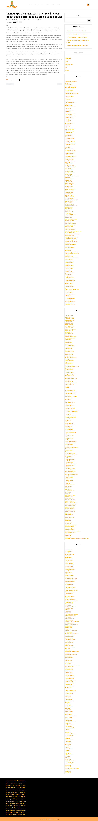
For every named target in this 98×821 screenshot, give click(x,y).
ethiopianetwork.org (69, 157)
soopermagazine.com (70, 505)
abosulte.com (68, 520)
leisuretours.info (68, 162)
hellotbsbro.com (68, 163)
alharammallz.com (69, 423)
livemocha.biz (68, 744)
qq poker (20, 807)
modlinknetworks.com (70, 280)
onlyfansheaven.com (69, 647)
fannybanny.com (68, 276)
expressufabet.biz (69, 566)
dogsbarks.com (68, 439)
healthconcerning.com (70, 144)
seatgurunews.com (69, 384)
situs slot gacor (12, 787)
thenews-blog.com (69, 498)
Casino (47, 5)
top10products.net (69, 90)
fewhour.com (68, 147)
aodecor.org (67, 738)
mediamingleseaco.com (70, 690)
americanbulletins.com (70, 424)
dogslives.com (68, 180)
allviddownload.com (69, 575)
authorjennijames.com (70, 402)
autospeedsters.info (69, 196)
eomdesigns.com (69, 207)
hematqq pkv (21, 805)
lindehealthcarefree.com (70, 87)
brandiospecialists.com (70, 606)
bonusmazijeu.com (69, 261)
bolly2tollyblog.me (69, 754)
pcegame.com (68, 487)
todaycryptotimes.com (70, 499)
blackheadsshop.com (70, 232)
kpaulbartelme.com (69, 235)
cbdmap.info (68, 99)
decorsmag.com (68, 576)
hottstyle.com (68, 466)
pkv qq (24, 790)
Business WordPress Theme (45, 819)
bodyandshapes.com (69, 529)
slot (18, 80)
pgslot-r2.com (68, 489)
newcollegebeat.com (69, 345)
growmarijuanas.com (69, 153)
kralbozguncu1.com (69, 472)
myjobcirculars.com (69, 588)
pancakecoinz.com (69, 110)
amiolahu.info (68, 710)
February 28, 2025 (11, 19)
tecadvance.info (68, 707)
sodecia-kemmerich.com (70, 244)
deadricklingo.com (69, 201)
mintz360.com (68, 125)
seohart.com (68, 513)
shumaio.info (68, 730)
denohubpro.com (69, 186)
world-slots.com (68, 105)
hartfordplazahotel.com (70, 760)
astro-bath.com (68, 398)
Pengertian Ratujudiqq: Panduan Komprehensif (77, 34)
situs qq (7, 798)
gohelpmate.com (69, 629)
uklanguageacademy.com (70, 86)
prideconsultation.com (70, 113)
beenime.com (68, 243)
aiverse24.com (68, 522)
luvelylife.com (68, 659)
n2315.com (67, 644)
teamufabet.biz (68, 572)
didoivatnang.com (69, 438)
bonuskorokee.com (69, 264)
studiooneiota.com (69, 190)
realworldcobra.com (69, 193)
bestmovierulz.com (69, 351)
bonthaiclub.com (69, 371)
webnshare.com (68, 154)
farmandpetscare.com (70, 165)
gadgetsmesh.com (69, 159)
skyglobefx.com (68, 202)
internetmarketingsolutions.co (72, 175)
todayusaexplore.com (70, 320)
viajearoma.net (68, 404)
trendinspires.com (69, 671)
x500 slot (22, 789)
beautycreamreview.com (70, 432)
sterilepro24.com (69, 226)
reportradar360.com (69, 674)
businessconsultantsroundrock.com (73, 531)
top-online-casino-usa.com (71, 600)
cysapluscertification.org (70, 733)
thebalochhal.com (69, 324)
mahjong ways (19, 790)
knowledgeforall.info (69, 636)
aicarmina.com (68, 335)
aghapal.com (68, 399)
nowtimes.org (68, 741)
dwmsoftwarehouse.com (70, 441)
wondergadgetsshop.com (70, 383)
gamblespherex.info (69, 204)
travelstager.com (69, 669)
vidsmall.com (68, 222)
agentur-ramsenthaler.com (71, 205)
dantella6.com (68, 594)
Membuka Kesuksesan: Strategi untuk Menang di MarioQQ (77, 41)
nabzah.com (68, 611)
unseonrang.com (69, 171)
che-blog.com (68, 108)
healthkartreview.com (70, 460)
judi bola (12, 785)
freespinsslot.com (69, 136)
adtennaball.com (68, 609)
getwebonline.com (69, 645)
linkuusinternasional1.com (71, 378)
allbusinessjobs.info (69, 89)
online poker (14, 792)
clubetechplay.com (69, 268)
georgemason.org (69, 83)
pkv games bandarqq (19, 780)
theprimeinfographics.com (71, 240)
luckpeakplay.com (69, 285)
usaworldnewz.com (69, 318)
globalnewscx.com (69, 178)
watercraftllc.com (69, 419)
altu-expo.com (68, 401)
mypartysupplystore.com (70, 336)
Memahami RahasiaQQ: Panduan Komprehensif (77, 45)
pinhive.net (67, 750)
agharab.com (68, 407)
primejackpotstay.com (70, 294)
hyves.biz (67, 747)
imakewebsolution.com (70, 107)
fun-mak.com (68, 246)
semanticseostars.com (70, 150)
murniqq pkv (14, 805)
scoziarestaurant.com (70, 511)
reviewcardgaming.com (70, 229)
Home (30, 5)
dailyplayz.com (68, 271)
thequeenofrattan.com (70, 184)
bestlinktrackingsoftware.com (71, 258)
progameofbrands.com (70, 581)
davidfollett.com (68, 344)
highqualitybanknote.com (70, 463)
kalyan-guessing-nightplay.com (72, 621)
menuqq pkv (8, 805)
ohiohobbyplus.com (69, 360)
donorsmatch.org (69, 739)
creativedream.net (69, 642)
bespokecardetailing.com (70, 392)
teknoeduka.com (69, 496)
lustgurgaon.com (69, 119)
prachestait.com (68, 699)
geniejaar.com (68, 120)
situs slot (67, 59)
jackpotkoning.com (69, 279)
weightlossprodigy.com (70, 128)
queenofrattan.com (69, 183)
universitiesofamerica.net (70, 579)
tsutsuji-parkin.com (69, 405)
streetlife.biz (68, 745)
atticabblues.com (69, 429)
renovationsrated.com (70, 510)
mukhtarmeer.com (69, 480)
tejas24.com (68, 696)
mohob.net (67, 126)
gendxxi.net (67, 210)
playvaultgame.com (69, 297)
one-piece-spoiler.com (70, 189)
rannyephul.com (68, 672)
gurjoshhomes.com (69, 368)
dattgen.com (68, 436)
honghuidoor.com (69, 602)
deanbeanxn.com (69, 101)
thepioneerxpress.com (70, 569)
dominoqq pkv (68, 58)
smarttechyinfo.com (69, 129)
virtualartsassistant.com (70, 238)
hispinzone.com (68, 597)
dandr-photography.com (70, 683)
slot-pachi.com (68, 135)
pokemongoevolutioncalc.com (72, 289)
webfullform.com (69, 573)
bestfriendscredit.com (70, 393)
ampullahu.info (68, 712)
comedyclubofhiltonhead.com (71, 237)
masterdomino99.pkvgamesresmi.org (16, 814)
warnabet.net (68, 751)
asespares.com (68, 426)
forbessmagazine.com (70, 453)
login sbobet (12, 801)
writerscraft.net (68, 632)
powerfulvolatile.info (69, 727)
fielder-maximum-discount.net (72, 651)
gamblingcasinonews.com (71, 578)
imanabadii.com (68, 769)
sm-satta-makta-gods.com (71, 502)
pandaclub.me (68, 756)
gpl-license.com (68, 456)
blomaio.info (68, 723)
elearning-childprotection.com (71, 633)
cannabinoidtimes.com (70, 141)
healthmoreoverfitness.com (71, 590)
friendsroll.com (68, 380)
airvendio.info (68, 702)
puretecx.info (68, 705)
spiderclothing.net (69, 381)
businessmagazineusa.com (71, 219)
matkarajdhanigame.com (70, 102)
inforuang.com (68, 656)
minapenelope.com (69, 356)
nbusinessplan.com (69, 561)
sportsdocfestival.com (70, 301)
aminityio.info (68, 708)
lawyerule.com (68, 689)
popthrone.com (68, 104)
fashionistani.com (69, 448)
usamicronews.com (69, 286)
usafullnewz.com (69, 315)
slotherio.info (68, 732)
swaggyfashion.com (69, 675)
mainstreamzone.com (70, 151)
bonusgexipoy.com (69, 265)
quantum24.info (68, 216)
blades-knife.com (69, 187)
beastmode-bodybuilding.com (71, 93)
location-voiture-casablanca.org (72, 234)
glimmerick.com (68, 342)
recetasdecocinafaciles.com (71, 411)
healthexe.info (68, 704)
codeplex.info (68, 387)
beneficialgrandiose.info (70, 721)
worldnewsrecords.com (70, 225)
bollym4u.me (68, 753)
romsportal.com (68, 300)
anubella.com (68, 523)
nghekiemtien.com (69, 693)
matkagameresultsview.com (71, 614)
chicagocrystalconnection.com (72, 768)
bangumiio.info (68, 718)
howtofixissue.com (69, 570)
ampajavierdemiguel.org (70, 329)
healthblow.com (68, 627)
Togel (58, 5)
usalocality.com (68, 321)
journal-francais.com (69, 686)
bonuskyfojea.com (69, 262)
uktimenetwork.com (69, 317)
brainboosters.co (69, 330)
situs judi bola (12, 803)
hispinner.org (68, 617)
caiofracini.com (68, 168)
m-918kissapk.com (69, 762)
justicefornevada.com (70, 160)
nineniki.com (68, 605)
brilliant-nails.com (69, 681)
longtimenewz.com (69, 282)
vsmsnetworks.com (69, 554)
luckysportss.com (69, 283)
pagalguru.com (68, 486)
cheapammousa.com (70, 408)
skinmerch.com (68, 348)
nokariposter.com (69, 620)
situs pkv (17, 803)
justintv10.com (68, 687)
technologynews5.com (70, 495)
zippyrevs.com (68, 585)
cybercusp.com (68, 534)
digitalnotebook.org (69, 131)
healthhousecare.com (70, 459)
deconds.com (68, 537)
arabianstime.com (69, 427)
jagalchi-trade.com (69, 353)
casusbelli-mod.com (69, 372)
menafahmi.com (68, 478)
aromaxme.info (68, 714)
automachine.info (69, 195)
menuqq (7, 780)
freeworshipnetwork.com (70, 417)
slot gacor (21, 783)
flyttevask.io (68, 757)
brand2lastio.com (69, 638)
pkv (66, 67)
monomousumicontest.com (71, 199)
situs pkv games (19, 782)
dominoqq (12, 780)
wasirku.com (68, 695)
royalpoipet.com (68, 255)
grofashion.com (68, 288)
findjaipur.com (68, 339)
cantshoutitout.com (69, 564)
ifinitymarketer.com (69, 277)
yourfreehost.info (69, 365)
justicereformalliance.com (71, 357)
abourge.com (68, 420)
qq (65, 68)
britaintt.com (68, 535)
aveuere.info (68, 139)
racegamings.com (69, 292)
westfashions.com (69, 666)
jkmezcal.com (68, 250)
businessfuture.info (69, 96)
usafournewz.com (69, 323)
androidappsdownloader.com (71, 624)
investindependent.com (70, 471)
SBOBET (53, 5)
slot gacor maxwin (18, 812)
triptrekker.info (68, 208)
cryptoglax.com (68, 359)
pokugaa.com (68, 295)
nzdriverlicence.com (69, 484)
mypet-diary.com (69, 662)
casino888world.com (69, 247)
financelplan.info (68, 95)
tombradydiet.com (69, 369)
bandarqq (67, 62)
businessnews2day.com (70, 223)
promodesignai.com (69, 516)
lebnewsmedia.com (69, 375)
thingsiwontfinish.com (70, 304)
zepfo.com (67, 493)
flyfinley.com (68, 111)
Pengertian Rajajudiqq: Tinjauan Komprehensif (77, 37)
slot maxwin (20, 787)
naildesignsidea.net (69, 413)
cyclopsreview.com (69, 435)
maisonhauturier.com (70, 475)
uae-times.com (68, 549)
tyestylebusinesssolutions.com (72, 253)
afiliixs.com (67, 422)
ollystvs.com (68, 177)
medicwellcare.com (69, 220)
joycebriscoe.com (69, 333)
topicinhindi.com (68, 84)
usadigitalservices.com (70, 639)
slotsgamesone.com (69, 596)
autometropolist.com (70, 430)
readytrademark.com (69, 508)
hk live (66, 61)
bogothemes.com (69, 362)
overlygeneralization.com (70, 156)
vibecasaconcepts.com (70, 214)
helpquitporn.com (69, 462)
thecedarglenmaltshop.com (71, 81)
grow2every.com (68, 457)
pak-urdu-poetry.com (69, 172)
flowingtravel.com (69, 603)
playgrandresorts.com (70, 298)
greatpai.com (68, 414)
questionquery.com (69, 678)
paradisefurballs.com (69, 138)
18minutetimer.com (69, 148)
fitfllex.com (67, 653)
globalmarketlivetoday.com (71, 454)
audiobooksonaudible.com (71, 525)
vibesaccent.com (69, 327)
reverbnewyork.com (69, 347)
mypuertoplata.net (69, 567)
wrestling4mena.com (69, 635)
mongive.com (68, 612)
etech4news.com (69, 445)
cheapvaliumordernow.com (71, 241)
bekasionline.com (69, 560)
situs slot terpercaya (10, 790)
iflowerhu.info (68, 766)
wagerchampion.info (69, 198)
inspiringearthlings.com (70, 469)
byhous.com (68, 759)
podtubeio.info (68, 726)
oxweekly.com (68, 663)
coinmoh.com (68, 433)
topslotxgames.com (69, 591)
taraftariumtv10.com (69, 677)
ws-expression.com (69, 490)
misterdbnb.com (68, 249)
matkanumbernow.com (70, 587)
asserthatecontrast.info (70, 715)
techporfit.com (68, 558)
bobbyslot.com (68, 122)
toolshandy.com (68, 668)
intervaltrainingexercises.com (71, 252)
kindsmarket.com (69, 657)
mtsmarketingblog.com (70, 692)
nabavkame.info (68, 763)
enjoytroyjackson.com (70, 442)
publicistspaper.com (69, 517)
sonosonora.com (69, 377)
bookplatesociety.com (70, 374)
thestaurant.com (69, 256)
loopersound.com (69, 354)
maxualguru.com (68, 132)
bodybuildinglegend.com (70, 680)
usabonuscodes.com (69, 501)
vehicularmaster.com (69, 326)
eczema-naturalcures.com (71, 396)
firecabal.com (68, 451)
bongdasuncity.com (69, 133)
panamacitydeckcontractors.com (72, 665)
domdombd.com (68, 270)
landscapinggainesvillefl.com (71, 474)
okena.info (67, 389)
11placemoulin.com (69, 123)
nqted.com (67, 483)
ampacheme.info (69, 711)
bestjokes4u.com (69, 117)
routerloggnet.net (69, 593)
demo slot (10, 789)
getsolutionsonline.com (70, 615)
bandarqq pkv (13, 798)
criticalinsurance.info (69, 618)
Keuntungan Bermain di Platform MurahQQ (76, 31)
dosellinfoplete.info (69, 724)
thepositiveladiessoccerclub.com (72, 410)
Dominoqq (36, 5)
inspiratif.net (68, 552)
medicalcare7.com (69, 608)
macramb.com (68, 660)
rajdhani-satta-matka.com (71, 630)
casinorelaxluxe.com (69, 267)
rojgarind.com (68, 145)
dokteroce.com (68, 684)
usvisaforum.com (69, 350)
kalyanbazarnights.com (70, 599)
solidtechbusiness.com (70, 228)
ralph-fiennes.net (69, 650)
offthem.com (68, 555)
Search (78, 15)
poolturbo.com (68, 698)
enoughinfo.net (68, 748)
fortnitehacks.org (69, 735)
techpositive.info (69, 169)
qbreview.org (68, 582)
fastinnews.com (68, 274)
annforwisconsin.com (70, 338)
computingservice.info (70, 166)
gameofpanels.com (69, 623)
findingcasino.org (69, 192)
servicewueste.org (69, 584)
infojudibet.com (68, 98)
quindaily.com (68, 519)
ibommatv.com (68, 557)
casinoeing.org (68, 742)
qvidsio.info (67, 729)
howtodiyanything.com (70, 468)
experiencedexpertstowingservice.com (73, 231)
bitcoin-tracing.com (69, 528)
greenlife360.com (69, 563)
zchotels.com (68, 492)
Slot (42, 5)
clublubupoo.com (69, 259)
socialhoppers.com (69, 641)
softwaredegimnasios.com (71, 504)
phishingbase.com (69, 291)
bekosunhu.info (68, 720)
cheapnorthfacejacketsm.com (72, 366)
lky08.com (67, 648)
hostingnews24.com (69, 465)
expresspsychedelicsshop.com (72, 447)
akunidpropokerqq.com (70, 390)
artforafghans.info (69, 701)
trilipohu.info (68, 771)
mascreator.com (69, 477)
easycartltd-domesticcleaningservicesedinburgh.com (77, 538)
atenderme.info (68, 717)
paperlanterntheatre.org (70, 416)
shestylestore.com (69, 302)
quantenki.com (68, 217)
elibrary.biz (67, 395)
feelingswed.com (69, 450)
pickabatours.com (69, 92)
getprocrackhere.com (70, 273)
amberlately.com (68, 332)
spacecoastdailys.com (70, 507)
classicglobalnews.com (70, 532)
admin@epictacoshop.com (31, 19)
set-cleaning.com (69, 514)
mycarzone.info (68, 213)
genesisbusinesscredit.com (71, 654)
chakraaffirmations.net (70, 116)
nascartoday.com (69, 481)
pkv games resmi (69, 64)
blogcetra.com (68, 174)
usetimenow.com (69, 626)
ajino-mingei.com (69, 363)
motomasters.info (69, 211)
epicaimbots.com (69, 444)
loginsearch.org (68, 736)
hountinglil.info (68, 114)
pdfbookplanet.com (69, 181)
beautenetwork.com (69, 526)
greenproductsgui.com (70, 142)
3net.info (67, 386)
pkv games (12, 80)
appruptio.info (68, 772)
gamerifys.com (68, 551)
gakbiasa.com (68, 765)
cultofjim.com (68, 341)
